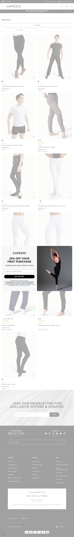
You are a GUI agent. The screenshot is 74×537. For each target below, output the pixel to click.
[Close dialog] (70, 247)
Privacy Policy (22, 285)
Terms (28, 285)
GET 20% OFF (19, 276)
